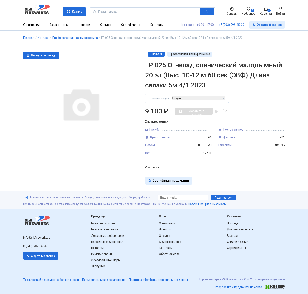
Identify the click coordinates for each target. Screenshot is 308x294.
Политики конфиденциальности (207, 204)
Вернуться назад (43, 55)
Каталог (78, 11)
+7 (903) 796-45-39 (231, 24)
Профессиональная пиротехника (75, 37)
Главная (28, 37)
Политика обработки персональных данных (159, 279)
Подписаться (223, 197)
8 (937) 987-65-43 (35, 246)
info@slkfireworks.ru (36, 237)
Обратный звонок (269, 24)
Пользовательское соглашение (104, 279)
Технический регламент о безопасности (51, 279)
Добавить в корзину (196, 112)
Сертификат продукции (171, 180)
